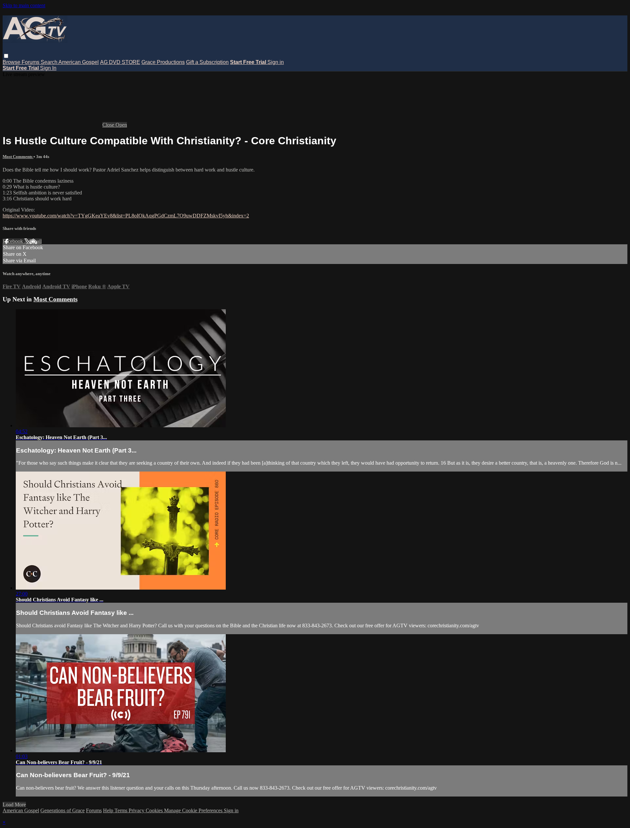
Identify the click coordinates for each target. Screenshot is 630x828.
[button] (6, 56)
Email (36, 241)
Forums (31, 62)
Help (109, 810)
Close (109, 125)
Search (49, 62)
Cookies (155, 810)
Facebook (13, 241)
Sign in (275, 62)
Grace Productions (163, 62)
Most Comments (18, 156)
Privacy (137, 810)
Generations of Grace (62, 810)
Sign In (48, 68)
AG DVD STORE (120, 62)
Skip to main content (24, 5)
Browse (12, 62)
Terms (122, 810)
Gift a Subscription (207, 62)
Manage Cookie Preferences (194, 810)
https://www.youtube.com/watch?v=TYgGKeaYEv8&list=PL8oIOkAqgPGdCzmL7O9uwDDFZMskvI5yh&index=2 (126, 215)
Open (121, 125)
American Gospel (78, 62)
